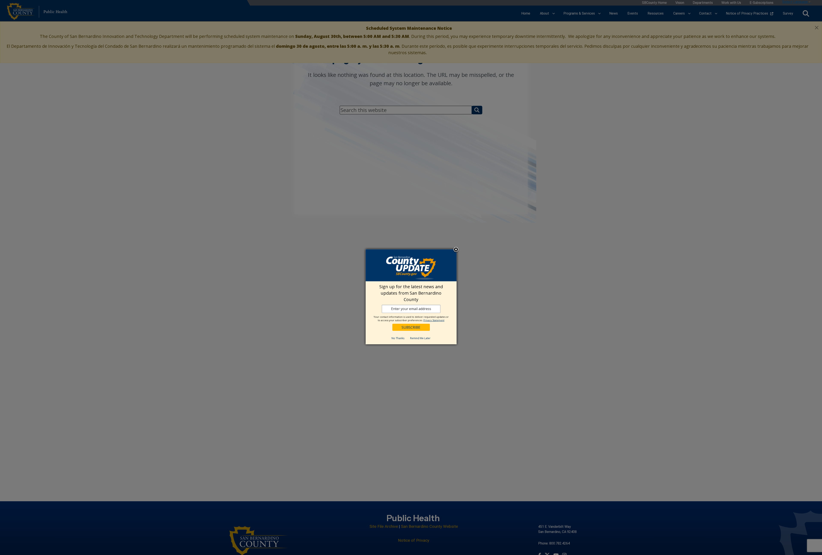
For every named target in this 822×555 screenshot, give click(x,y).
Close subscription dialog (456, 250)
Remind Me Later (420, 338)
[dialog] (411, 296)
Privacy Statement (433, 320)
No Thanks (398, 338)
